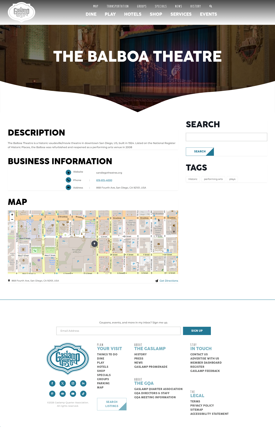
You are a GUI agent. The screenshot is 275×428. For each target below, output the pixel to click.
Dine (91, 14)
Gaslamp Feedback (205, 371)
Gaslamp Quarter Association (158, 389)
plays (232, 179)
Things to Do (107, 354)
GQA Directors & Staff (152, 393)
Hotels (132, 14)
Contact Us (199, 354)
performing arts (213, 179)
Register (197, 367)
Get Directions (169, 280)
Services (181, 14)
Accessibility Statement (209, 414)
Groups (142, 6)
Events (208, 14)
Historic (192, 179)
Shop (156, 14)
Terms (195, 401)
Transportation (118, 6)
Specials (161, 6)
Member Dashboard (206, 363)
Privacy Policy (202, 405)
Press (138, 358)
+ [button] (12, 215)
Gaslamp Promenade (151, 367)
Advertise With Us (204, 358)
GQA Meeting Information (155, 397)
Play (110, 14)
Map (96, 6)
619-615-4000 (104, 180)
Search (200, 151)
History (195, 6)
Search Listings (111, 404)
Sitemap (196, 410)
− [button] (12, 219)
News (178, 6)
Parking (103, 383)
